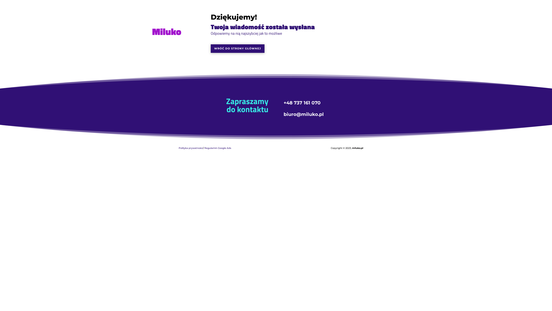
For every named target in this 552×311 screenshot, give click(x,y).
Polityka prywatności (191, 148)
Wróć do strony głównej (237, 48)
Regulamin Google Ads (217, 148)
